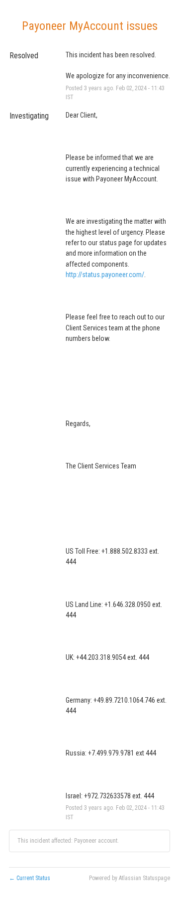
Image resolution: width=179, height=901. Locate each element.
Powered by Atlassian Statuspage (129, 878)
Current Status (29, 878)
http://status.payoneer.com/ (105, 275)
